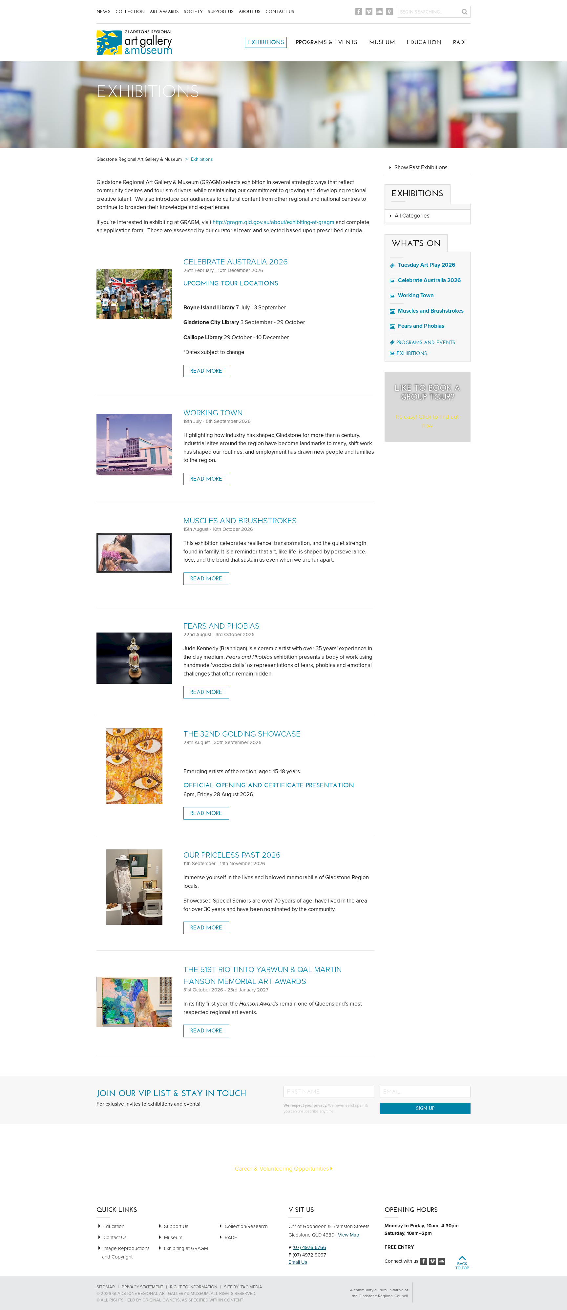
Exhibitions (265, 42)
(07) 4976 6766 (309, 1247)
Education (424, 42)
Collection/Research (246, 1226)
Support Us (221, 11)
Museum (382, 42)
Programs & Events (326, 42)
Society (193, 11)
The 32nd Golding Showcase (242, 734)
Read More (206, 370)
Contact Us (279, 11)
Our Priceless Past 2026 (232, 855)
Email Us (297, 1262)
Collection (130, 11)
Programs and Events (425, 342)
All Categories (412, 215)
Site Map (105, 1287)
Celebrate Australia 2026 (235, 262)
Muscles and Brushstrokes (240, 521)
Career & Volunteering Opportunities (282, 1168)
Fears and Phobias (221, 626)
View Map (348, 1235)
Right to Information (193, 1287)
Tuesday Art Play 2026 (426, 264)
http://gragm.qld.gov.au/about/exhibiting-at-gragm (273, 222)
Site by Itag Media (243, 1287)
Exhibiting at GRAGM (186, 1248)
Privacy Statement (142, 1287)
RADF (460, 42)
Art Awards (164, 11)
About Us (250, 11)
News (103, 11)
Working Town (213, 413)
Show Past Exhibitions (421, 167)
